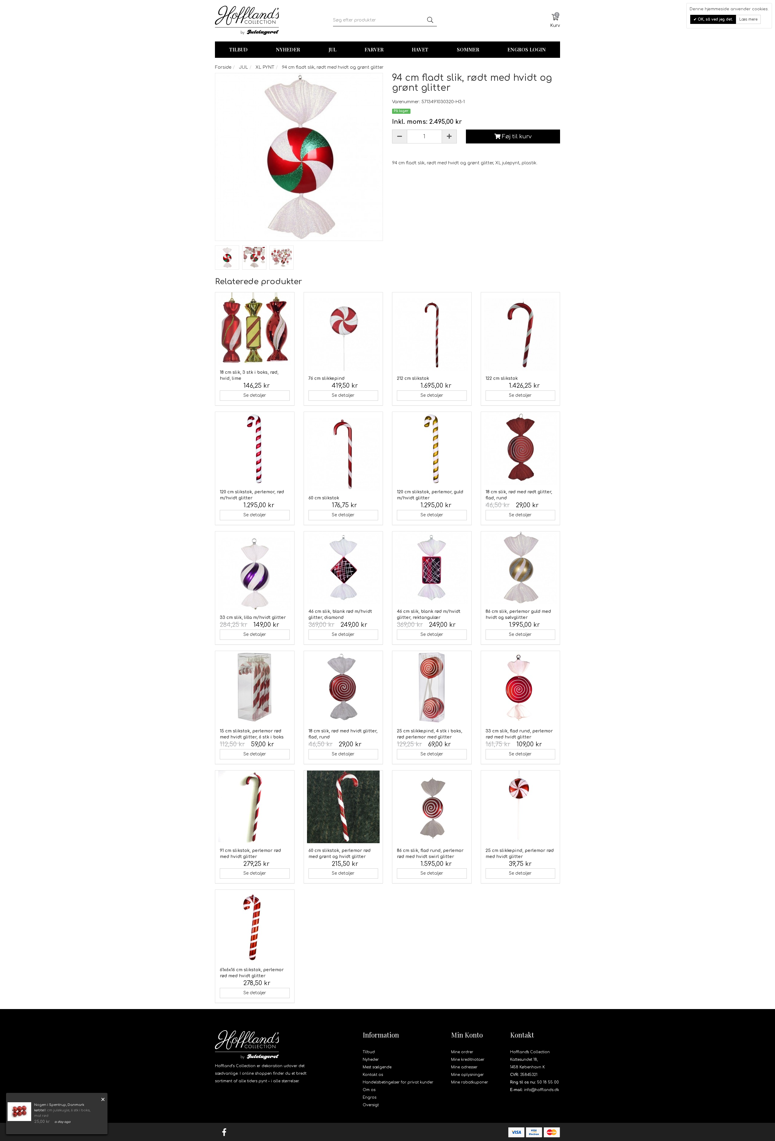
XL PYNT (265, 67)
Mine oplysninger (467, 1075)
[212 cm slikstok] (431, 334)
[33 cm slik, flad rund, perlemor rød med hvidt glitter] (520, 687)
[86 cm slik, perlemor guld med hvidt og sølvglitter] (520, 567)
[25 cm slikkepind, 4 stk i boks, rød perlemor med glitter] (431, 687)
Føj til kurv (516, 136)
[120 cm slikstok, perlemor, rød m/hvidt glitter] (254, 448)
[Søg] (430, 20)
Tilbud (369, 1052)
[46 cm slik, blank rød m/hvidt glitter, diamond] (343, 567)
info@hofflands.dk (541, 1090)
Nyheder (288, 49)
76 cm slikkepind (326, 378)
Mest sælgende (377, 1067)
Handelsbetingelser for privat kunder (398, 1082)
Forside (223, 67)
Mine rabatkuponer (469, 1082)
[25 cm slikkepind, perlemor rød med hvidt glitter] (520, 807)
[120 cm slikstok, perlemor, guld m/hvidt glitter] (431, 448)
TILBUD (238, 49)
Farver (374, 49)
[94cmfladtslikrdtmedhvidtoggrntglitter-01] (227, 257)
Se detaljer (254, 395)
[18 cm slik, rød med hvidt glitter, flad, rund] (343, 687)
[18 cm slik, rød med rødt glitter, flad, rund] (520, 448)
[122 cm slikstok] (520, 334)
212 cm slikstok (413, 378)
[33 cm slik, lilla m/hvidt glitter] (254, 574)
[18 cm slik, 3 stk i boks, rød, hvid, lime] (254, 328)
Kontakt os (373, 1075)
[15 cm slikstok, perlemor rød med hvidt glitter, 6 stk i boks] (254, 687)
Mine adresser (464, 1067)
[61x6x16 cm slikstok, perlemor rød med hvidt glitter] (254, 926)
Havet (420, 49)
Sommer (468, 49)
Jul (332, 49)
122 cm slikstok (502, 378)
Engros (369, 1097)
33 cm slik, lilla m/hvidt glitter (253, 617)
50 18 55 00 (548, 1082)
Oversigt (371, 1105)
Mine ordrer (462, 1052)
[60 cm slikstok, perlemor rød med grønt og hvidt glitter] (343, 807)
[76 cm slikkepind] (343, 334)
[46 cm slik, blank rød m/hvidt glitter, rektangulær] (431, 567)
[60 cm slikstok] (343, 454)
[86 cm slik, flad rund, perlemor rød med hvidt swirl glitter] (431, 807)
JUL (243, 67)
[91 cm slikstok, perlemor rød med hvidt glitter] (254, 807)
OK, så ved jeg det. (715, 19)
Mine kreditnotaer (467, 1059)
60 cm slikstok (323, 498)
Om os (369, 1090)
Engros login (526, 49)
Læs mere (748, 19)
